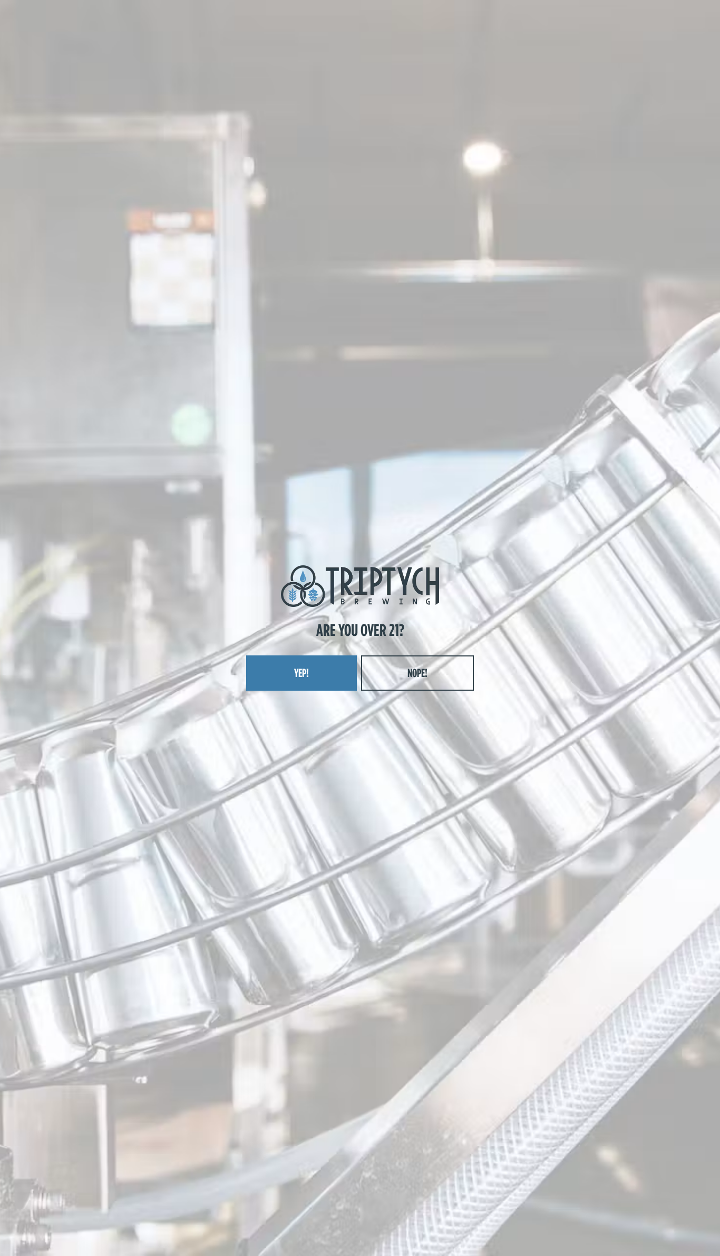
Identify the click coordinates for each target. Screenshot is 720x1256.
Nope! (417, 673)
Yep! (301, 673)
